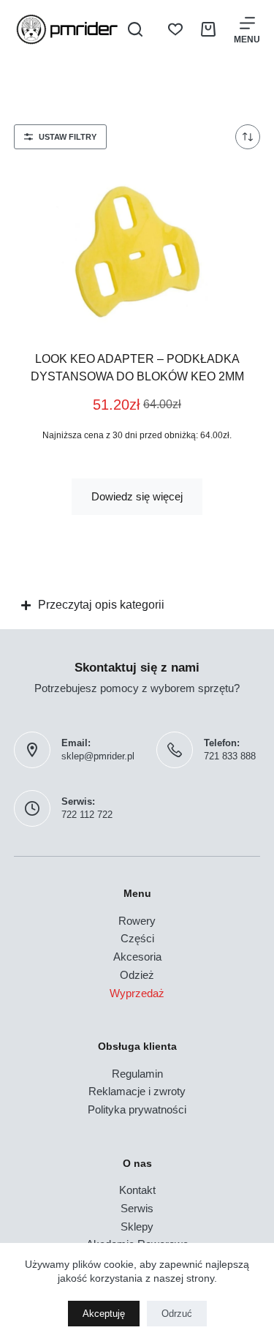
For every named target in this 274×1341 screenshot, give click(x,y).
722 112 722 (87, 814)
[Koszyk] (208, 29)
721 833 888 (230, 756)
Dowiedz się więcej (137, 496)
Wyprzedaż (137, 993)
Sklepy (137, 1226)
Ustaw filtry (67, 136)
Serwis (137, 1208)
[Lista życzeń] (175, 29)
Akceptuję (104, 1313)
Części (137, 938)
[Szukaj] (135, 29)
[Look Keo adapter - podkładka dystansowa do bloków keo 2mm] (137, 248)
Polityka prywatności (137, 1109)
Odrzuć (176, 1313)
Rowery (137, 920)
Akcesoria (137, 956)
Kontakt (137, 1190)
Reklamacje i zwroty (137, 1091)
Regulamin (137, 1073)
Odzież (137, 975)
